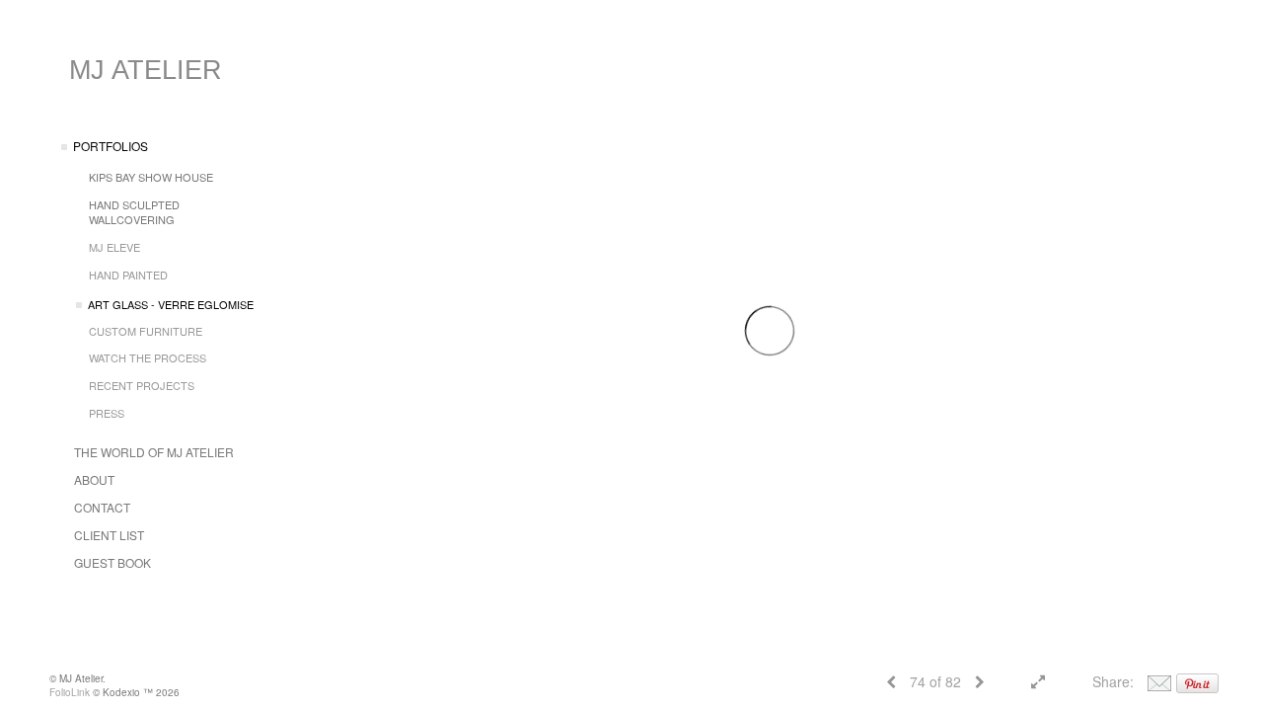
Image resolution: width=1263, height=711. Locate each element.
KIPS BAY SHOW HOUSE (151, 177)
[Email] (1159, 681)
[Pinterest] (1197, 681)
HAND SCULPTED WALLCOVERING (134, 212)
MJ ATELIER (145, 70)
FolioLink (69, 692)
